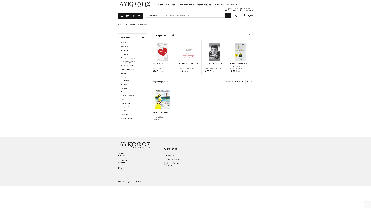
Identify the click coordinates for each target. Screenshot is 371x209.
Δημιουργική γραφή (204, 5)
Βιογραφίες (124, 50)
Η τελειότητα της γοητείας (214, 63)
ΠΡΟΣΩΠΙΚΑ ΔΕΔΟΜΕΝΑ (172, 159)
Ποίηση (123, 92)
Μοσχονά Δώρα (158, 117)
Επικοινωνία (232, 5)
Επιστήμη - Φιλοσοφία (128, 58)
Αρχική (160, 5)
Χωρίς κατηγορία (126, 118)
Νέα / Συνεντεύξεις (187, 5)
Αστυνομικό (124, 46)
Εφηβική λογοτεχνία (127, 69)
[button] (241, 16)
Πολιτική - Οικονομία (128, 95)
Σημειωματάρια (126, 103)
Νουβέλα (124, 84)
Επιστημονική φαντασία (128, 62)
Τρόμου (123, 111)
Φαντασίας (124, 114)
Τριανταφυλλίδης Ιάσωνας (213, 68)
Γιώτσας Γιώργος (184, 68)
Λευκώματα (124, 77)
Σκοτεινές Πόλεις (126, 107)
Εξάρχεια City (158, 63)
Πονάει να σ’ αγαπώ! (160, 112)
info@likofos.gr (122, 160)
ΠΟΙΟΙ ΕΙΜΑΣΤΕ (169, 155)
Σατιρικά (124, 99)
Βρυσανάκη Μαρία (236, 68)
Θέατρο (123, 73)
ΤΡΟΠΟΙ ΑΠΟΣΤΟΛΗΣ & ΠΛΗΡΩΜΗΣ (171, 164)
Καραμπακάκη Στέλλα (160, 68)
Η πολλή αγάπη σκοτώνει (188, 63)
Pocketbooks (125, 43)
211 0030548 (122, 163)
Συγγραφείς (219, 5)
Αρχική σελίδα (122, 24)
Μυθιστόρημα (125, 80)
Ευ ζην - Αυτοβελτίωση (128, 65)
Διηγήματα (124, 54)
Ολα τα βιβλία (171, 5)
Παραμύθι (124, 88)
